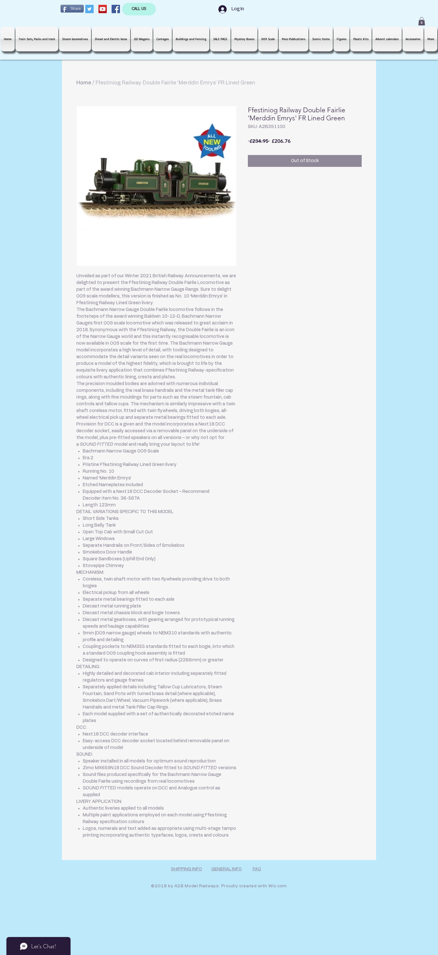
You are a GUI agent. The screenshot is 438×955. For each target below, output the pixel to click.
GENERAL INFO (226, 869)
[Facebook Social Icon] (116, 9)
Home (83, 82)
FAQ (257, 869)
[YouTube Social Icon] (102, 9)
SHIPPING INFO (186, 869)
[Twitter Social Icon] (89, 9)
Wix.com (277, 886)
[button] (421, 21)
